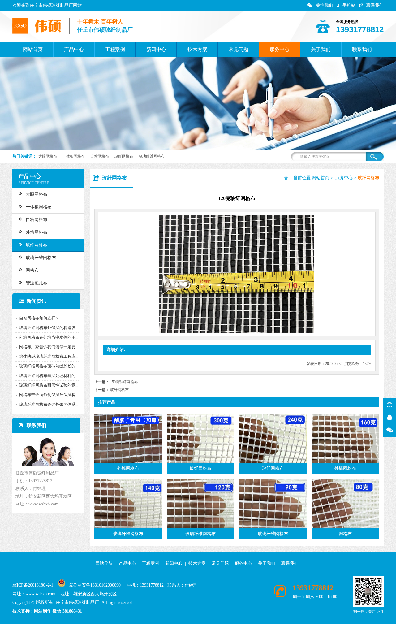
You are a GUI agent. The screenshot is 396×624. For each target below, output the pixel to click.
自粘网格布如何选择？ (39, 318)
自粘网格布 (99, 156)
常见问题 (238, 49)
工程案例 (115, 49)
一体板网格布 (73, 156)
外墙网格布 (36, 232)
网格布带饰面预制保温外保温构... (48, 394)
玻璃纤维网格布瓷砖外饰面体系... (48, 404)
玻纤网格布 (123, 156)
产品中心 (74, 49)
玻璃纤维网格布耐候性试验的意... (48, 385)
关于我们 (321, 49)
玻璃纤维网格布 (152, 156)
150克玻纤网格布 (124, 382)
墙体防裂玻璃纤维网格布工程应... (48, 356)
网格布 (32, 270)
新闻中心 (156, 49)
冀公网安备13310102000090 (95, 585)
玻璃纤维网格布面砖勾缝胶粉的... (48, 366)
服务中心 (280, 49)
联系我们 (375, 5)
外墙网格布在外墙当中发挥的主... (48, 337)
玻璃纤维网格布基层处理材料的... (48, 375)
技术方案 (197, 49)
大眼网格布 (47, 156)
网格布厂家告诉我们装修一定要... (48, 346)
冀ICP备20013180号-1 (32, 585)
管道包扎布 (36, 283)
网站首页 (33, 49)
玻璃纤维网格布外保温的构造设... (48, 327)
